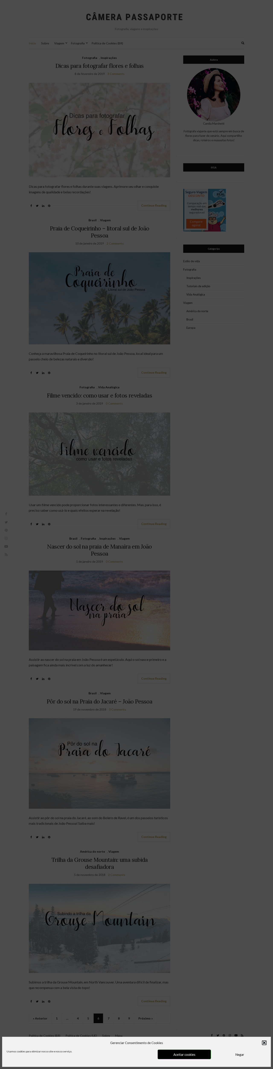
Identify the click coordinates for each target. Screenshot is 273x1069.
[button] (264, 1043)
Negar (239, 1054)
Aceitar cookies (184, 1054)
